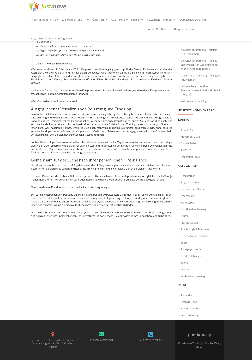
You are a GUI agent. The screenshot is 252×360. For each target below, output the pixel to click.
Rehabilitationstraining (194, 235)
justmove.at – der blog (194, 101)
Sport (184, 242)
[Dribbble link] (209, 335)
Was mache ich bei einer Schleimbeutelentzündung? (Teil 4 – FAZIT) (200, 90)
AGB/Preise (118, 19)
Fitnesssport (188, 202)
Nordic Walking (190, 222)
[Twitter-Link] (193, 335)
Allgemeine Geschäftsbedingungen (51, 38)
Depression (187, 195)
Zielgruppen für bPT (74, 19)
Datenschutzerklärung (193, 19)
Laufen (185, 215)
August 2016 (188, 143)
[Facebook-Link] (189, 335)
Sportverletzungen (191, 255)
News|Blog (153, 19)
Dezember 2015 (190, 156)
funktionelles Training (193, 209)
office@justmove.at (101, 339)
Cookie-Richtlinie (156, 29)
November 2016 (190, 136)
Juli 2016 (186, 150)
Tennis (184, 262)
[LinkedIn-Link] (198, 335)
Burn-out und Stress (192, 189)
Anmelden (187, 295)
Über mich (98, 19)
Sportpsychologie (191, 249)
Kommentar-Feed (191, 308)
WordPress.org (190, 315)
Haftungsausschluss (182, 29)
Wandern (186, 269)
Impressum (169, 19)
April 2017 (187, 129)
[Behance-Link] (204, 335)
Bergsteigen (188, 175)
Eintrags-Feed (189, 301)
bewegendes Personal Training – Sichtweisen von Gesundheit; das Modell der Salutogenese (200, 64)
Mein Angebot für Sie (43, 19)
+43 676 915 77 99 (150, 340)
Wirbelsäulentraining (193, 276)
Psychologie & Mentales (195, 229)
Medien (135, 19)
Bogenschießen (190, 182)
